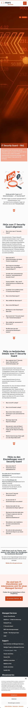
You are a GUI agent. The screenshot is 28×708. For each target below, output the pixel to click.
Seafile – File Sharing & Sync (11, 632)
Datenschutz (15, 706)
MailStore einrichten (9, 660)
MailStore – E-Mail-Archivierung (12, 619)
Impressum (21, 706)
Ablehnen (14, 699)
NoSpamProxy (7, 623)
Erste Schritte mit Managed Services (14, 644)
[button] (26, 678)
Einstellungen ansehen (14, 703)
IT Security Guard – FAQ (10, 650)
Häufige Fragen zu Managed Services (14, 647)
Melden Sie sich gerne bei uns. (14, 563)
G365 (5, 636)
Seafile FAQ (7, 670)
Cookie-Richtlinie (8, 706)
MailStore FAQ (7, 663)
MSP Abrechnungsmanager (11, 629)
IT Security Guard (8, 626)
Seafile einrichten (8, 667)
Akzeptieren (14, 695)
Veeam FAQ (7, 657)
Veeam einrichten (8, 653)
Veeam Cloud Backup (9, 616)
